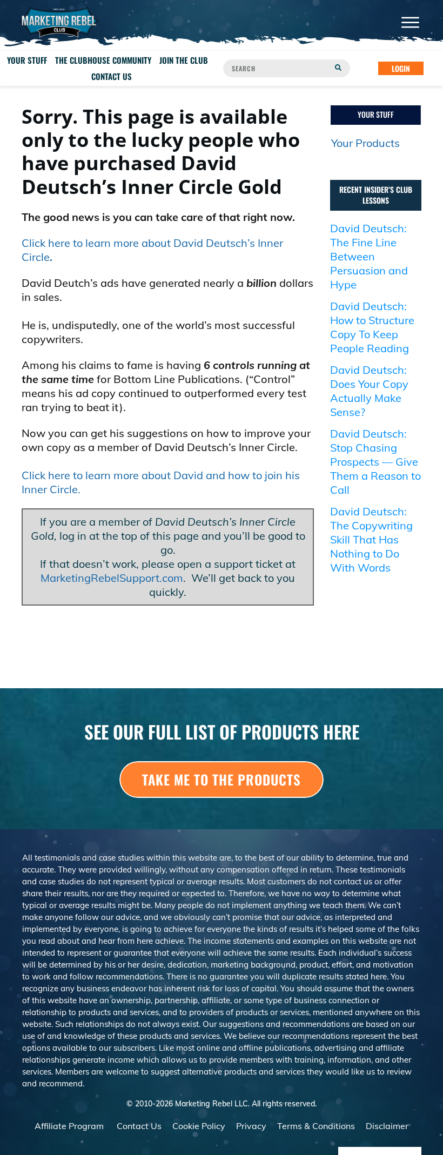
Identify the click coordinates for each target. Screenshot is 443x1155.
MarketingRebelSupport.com (112, 578)
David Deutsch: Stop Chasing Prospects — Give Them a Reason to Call (375, 461)
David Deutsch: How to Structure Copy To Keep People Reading (372, 327)
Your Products (365, 143)
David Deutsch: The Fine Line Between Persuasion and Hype (369, 256)
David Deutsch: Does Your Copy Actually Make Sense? (369, 391)
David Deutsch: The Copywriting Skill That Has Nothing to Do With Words (371, 539)
